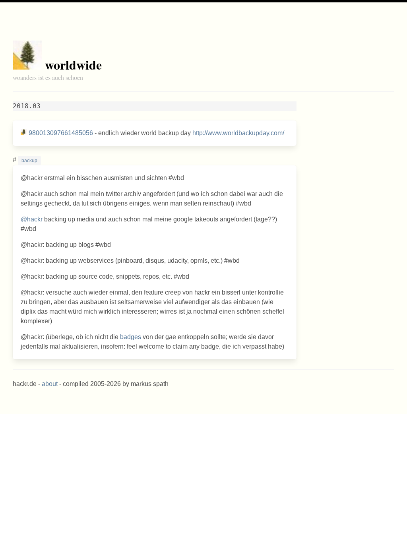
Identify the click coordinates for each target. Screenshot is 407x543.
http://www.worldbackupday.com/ (238, 133)
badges (130, 337)
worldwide (73, 64)
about (50, 383)
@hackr (32, 219)
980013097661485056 (61, 133)
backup (29, 160)
